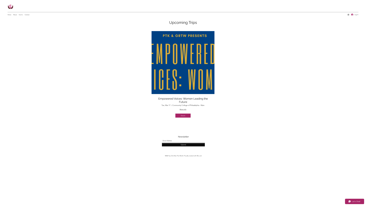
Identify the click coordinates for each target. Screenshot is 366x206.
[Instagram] (348, 15)
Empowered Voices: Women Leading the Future (183, 100)
